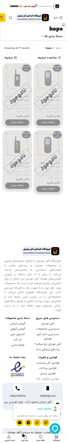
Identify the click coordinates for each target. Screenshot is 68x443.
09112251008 (48, 396)
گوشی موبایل (53, 105)
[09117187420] (17, 388)
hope (50, 111)
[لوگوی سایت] (33, 18)
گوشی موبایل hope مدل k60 (50, 165)
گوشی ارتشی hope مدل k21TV (19, 165)
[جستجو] (10, 17)
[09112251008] (47, 388)
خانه (58, 48)
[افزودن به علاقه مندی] (37, 66)
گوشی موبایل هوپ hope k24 (22, 100)
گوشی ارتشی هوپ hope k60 (53, 100)
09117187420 (17, 396)
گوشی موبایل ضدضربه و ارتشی (49, 108)
